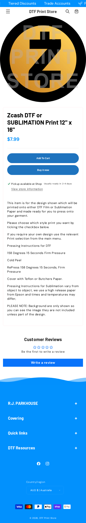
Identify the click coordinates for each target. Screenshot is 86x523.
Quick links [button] (17, 433)
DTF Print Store (48, 518)
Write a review (43, 363)
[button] (8, 11)
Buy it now (43, 170)
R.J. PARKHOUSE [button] (23, 403)
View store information (27, 189)
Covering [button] (16, 418)
